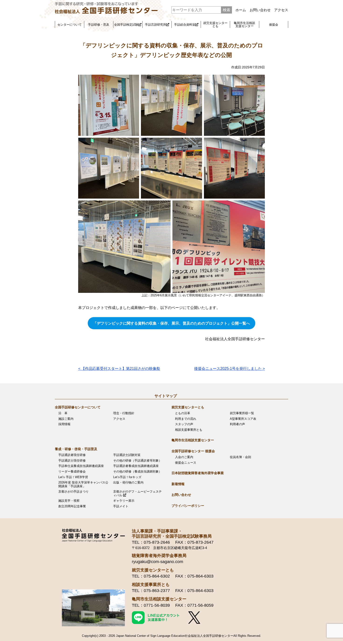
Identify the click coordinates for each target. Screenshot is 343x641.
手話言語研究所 (155, 24)
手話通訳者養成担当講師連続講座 (136, 466)
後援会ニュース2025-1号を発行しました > (229, 369)
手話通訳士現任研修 (72, 460)
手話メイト (120, 506)
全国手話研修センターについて (78, 407)
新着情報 (178, 484)
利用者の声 (237, 424)
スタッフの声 (184, 424)
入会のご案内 (184, 457)
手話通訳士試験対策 (126, 455)
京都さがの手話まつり (73, 491)
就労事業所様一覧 (242, 413)
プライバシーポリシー (188, 506)
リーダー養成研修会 (72, 471)
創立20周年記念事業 (72, 506)
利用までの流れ (185, 418)
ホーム (240, 10)
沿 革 (62, 413)
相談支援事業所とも (188, 429)
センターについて (69, 24)
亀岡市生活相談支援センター (244, 24)
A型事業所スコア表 (243, 418)
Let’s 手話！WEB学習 (73, 477)
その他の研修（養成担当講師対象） (137, 471)
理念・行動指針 (123, 413)
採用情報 (64, 424)
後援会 (273, 24)
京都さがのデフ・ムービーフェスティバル (137, 493)
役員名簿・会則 (240, 457)
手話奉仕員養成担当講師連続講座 (81, 466)
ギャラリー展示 (123, 500)
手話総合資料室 (184, 24)
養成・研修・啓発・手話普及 (76, 449)
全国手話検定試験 (126, 24)
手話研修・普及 (98, 24)
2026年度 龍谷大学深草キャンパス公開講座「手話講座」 (83, 484)
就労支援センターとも (215, 24)
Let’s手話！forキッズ (127, 477)
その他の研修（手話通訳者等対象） (137, 460)
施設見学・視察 (69, 500)
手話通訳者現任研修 (72, 455)
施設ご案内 (66, 418)
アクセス (281, 10)
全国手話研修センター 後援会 (193, 451)
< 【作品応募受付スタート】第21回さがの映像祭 (119, 369)
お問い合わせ (260, 10)
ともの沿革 (182, 413)
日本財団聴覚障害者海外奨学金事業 (198, 473)
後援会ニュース (185, 462)
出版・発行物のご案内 (128, 482)
